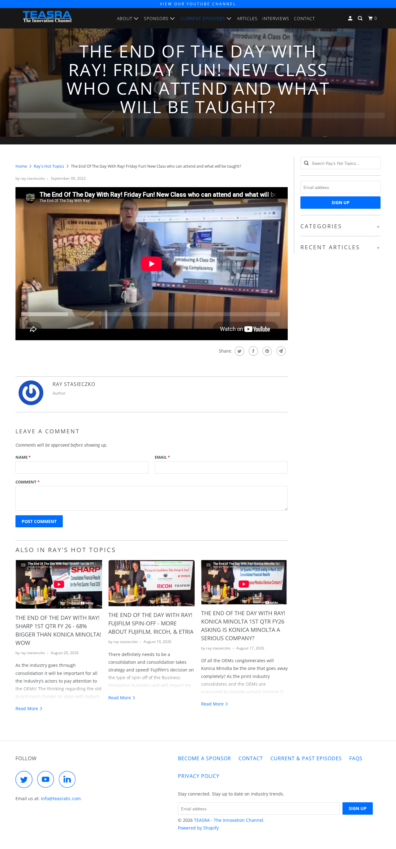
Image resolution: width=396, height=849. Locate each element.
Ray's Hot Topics (49, 166)
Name (23, 457)
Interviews (275, 18)
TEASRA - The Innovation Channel (228, 820)
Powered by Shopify (198, 828)
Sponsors (157, 18)
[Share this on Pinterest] (266, 351)
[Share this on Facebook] (252, 351)
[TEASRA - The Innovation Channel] (47, 18)
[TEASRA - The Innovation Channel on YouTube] (47, 779)
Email (162, 457)
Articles (247, 18)
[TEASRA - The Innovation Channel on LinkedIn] (69, 779)
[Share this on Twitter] (238, 351)
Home (21, 166)
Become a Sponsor (204, 758)
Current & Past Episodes (306, 758)
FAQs (356, 758)
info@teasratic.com (61, 798)
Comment (27, 482)
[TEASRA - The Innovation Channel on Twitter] (25, 779)
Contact (304, 18)
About (125, 18)
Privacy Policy (198, 776)
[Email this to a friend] (280, 351)
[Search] (361, 18)
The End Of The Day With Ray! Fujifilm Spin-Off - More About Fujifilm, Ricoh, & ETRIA (150, 623)
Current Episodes (203, 18)
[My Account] (351, 18)
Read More (27, 708)
